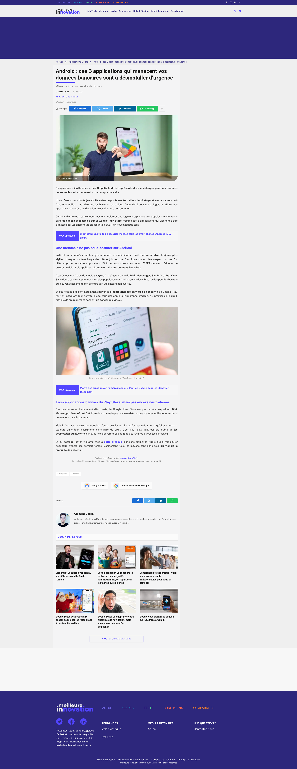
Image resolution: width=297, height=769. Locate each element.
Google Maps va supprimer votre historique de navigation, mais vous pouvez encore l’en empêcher (116, 621)
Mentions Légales (106, 759)
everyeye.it (100, 275)
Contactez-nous (204, 729)
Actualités (62, 474)
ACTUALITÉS (64, 2)
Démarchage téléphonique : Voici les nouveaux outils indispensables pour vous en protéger (158, 577)
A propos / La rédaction (163, 759)
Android (75, 474)
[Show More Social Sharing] (162, 108)
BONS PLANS (102, 2)
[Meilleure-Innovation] (68, 11)
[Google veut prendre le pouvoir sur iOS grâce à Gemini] (159, 600)
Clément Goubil (84, 513)
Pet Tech (107, 736)
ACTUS (107, 708)
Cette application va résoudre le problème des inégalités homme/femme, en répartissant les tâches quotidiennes (115, 577)
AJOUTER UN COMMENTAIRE (116, 639)
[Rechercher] (239, 11)
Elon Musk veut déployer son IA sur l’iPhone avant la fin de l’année (73, 576)
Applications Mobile (78, 62)
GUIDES (78, 2)
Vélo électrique (111, 729)
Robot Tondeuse (160, 11)
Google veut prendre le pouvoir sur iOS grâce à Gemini (157, 618)
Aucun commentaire (67, 102)
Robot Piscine (141, 11)
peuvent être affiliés (129, 458)
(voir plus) (124, 523)
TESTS (89, 2)
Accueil (59, 62)
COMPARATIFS (120, 2)
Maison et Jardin (108, 11)
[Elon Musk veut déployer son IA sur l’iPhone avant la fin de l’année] (75, 557)
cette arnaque (113, 441)
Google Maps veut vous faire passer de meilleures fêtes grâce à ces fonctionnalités (74, 620)
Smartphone (177, 11)
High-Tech (91, 11)
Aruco (152, 729)
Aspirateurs (124, 11)
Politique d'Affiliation (189, 759)
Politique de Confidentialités (133, 759)
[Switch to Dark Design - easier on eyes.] (235, 11)
